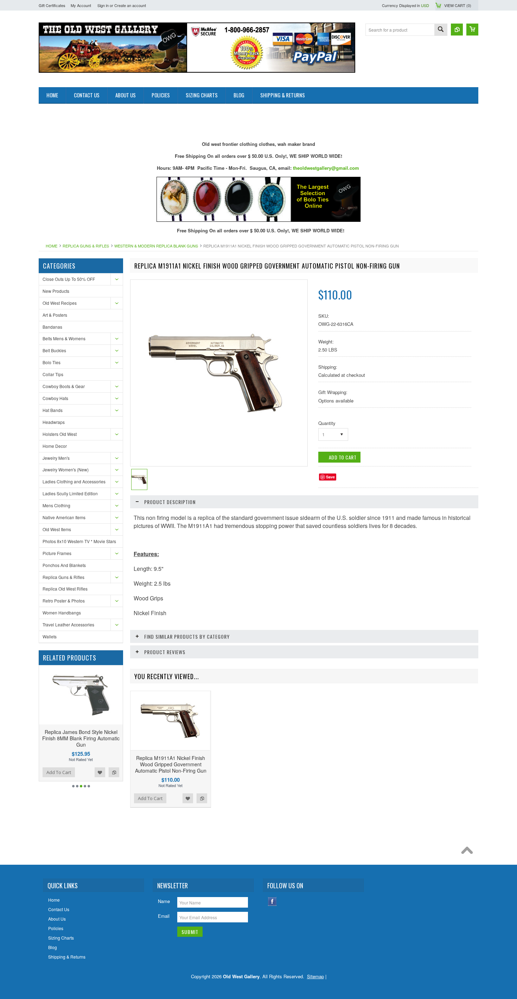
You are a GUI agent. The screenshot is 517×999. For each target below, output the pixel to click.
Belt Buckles (54, 350)
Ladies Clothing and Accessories (74, 481)
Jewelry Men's (56, 458)
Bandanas (52, 327)
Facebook (272, 901)
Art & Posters (55, 315)
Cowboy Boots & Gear (64, 386)
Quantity (327, 423)
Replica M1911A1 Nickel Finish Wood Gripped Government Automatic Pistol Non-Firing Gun (170, 764)
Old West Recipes (60, 303)
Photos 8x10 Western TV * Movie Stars (79, 541)
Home (51, 246)
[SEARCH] (440, 30)
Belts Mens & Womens (64, 338)
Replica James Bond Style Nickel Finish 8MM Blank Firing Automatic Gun (81, 738)
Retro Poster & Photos (64, 601)
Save (330, 476)
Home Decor (55, 446)
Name (164, 901)
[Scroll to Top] (469, 852)
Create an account (130, 5)
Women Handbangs (62, 612)
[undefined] (215, 437)
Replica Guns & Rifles (86, 246)
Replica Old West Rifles (65, 589)
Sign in (103, 5)
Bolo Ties (51, 362)
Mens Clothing (56, 505)
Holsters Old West (60, 434)
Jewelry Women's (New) (66, 469)
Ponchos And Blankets (64, 565)
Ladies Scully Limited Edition (70, 493)
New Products (56, 291)
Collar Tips (53, 374)
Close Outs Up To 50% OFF (69, 279)
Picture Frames (57, 553)
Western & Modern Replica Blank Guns (156, 246)
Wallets (50, 636)
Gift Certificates (52, 5)
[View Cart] (472, 30)
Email (164, 916)
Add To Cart (58, 772)
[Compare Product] (457, 30)
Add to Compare (114, 772)
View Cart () (457, 5)
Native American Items (64, 517)
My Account (81, 5)
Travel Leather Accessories (68, 624)
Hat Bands (53, 410)
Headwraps (54, 422)
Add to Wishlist (100, 772)
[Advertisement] (167, 119)
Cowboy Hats (55, 398)
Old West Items (57, 529)
